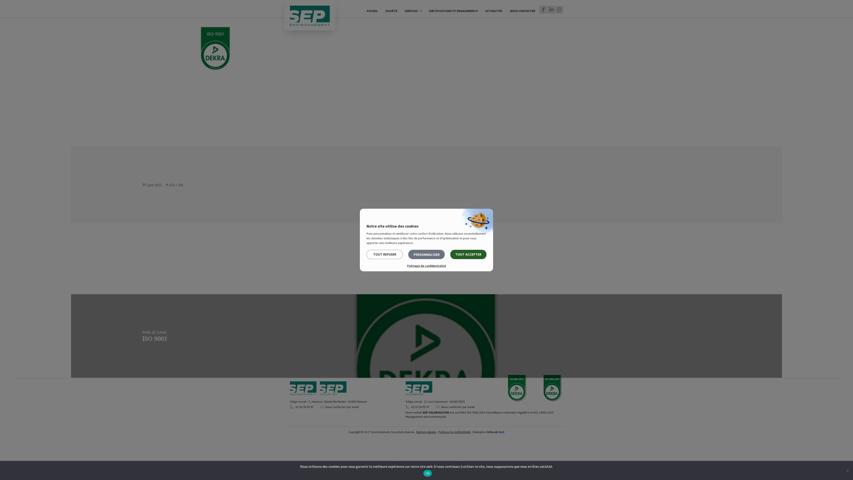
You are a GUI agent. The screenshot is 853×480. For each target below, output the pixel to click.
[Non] (847, 470)
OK (428, 473)
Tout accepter (468, 254)
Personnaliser (427, 254)
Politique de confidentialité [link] (426, 266)
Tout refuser (384, 254)
